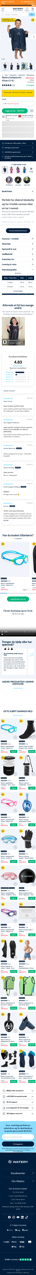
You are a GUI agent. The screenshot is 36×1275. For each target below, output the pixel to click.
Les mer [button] (6, 520)
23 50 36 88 (19, 1192)
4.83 (18, 362)
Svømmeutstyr (13, 75)
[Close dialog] (32, 1222)
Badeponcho (21, 75)
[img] (8, 398)
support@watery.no (20, 1196)
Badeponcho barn (31, 75)
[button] (2, 37)
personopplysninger (18, 1151)
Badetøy (18, 1252)
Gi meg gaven (18, 1144)
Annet (18, 1261)
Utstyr (6, 75)
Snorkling (18, 1257)
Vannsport (18, 1247)
